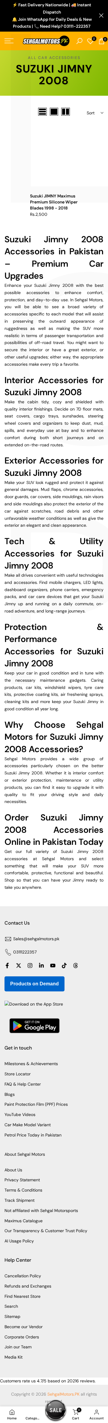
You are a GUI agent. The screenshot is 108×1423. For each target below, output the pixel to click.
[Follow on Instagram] (30, 965)
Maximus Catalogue (23, 1220)
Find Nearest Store (22, 1296)
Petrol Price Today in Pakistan (33, 1135)
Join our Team (18, 1347)
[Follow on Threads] (75, 965)
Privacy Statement (22, 1180)
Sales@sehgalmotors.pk (36, 938)
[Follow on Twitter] (18, 965)
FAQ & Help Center (22, 1084)
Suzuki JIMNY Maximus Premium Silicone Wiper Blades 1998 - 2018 (54, 202)
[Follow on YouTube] (53, 965)
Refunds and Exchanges (27, 1286)
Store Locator (17, 1074)
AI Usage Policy (19, 1241)
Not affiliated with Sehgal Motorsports (41, 1210)
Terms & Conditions (23, 1190)
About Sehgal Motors (24, 1154)
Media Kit (13, 1357)
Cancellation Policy (22, 1276)
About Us (13, 1170)
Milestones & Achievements (31, 1063)
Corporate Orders (21, 1337)
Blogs (9, 1094)
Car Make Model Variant (27, 1124)
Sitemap (12, 1316)
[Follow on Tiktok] (64, 965)
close (101, 15)
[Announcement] (52, 16)
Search (11, 1306)
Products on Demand (34, 983)
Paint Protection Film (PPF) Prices (36, 1104)
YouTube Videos (19, 1114)
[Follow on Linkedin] (41, 965)
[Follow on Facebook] (7, 965)
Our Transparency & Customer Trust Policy (45, 1230)
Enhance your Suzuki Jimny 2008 (39, 285)
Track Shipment (19, 1200)
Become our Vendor (23, 1326)
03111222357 (25, 952)
